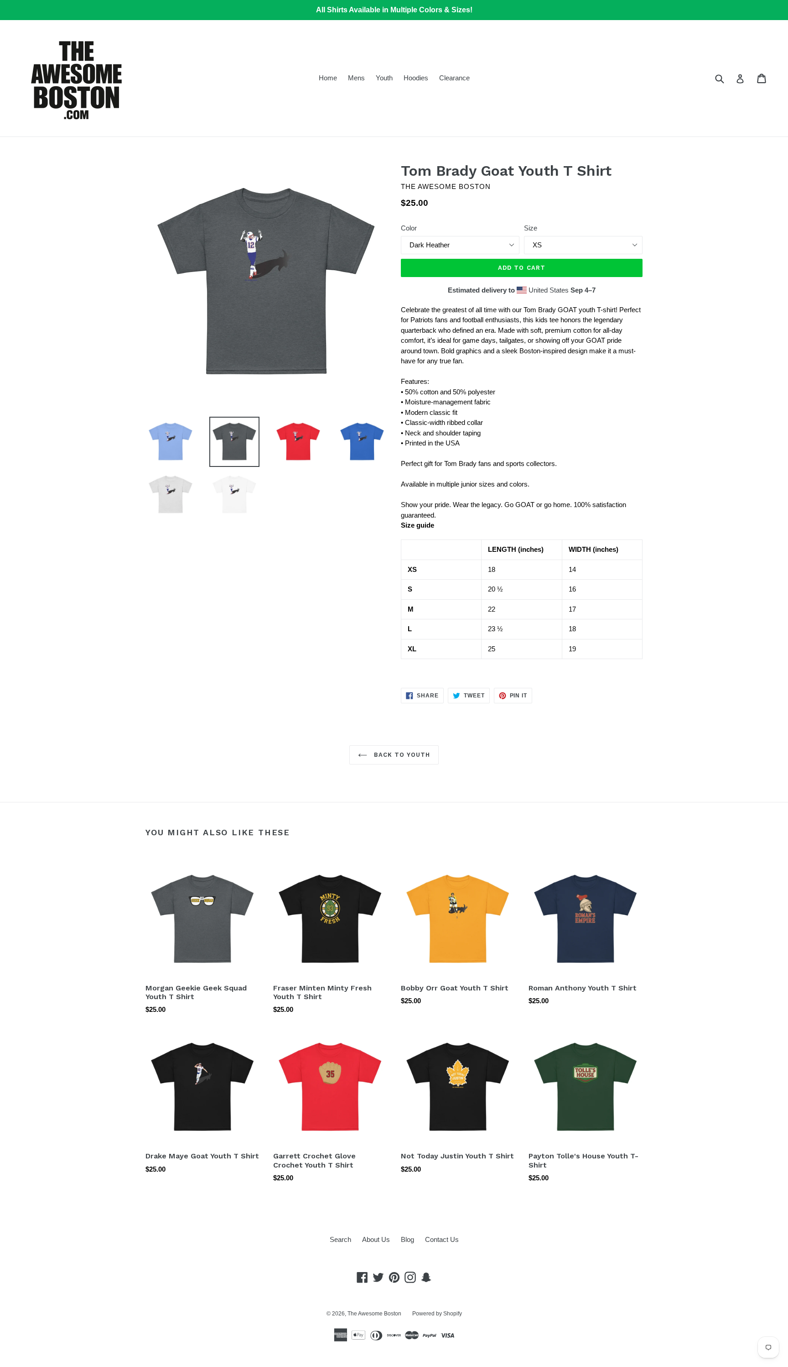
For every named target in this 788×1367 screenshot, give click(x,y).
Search (340, 1239)
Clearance (454, 78)
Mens (356, 78)
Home (328, 78)
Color (409, 228)
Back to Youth (401, 754)
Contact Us (442, 1239)
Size (530, 228)
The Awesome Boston (374, 1313)
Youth (384, 78)
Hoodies (416, 78)
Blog (407, 1239)
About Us (376, 1239)
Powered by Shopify (437, 1313)
